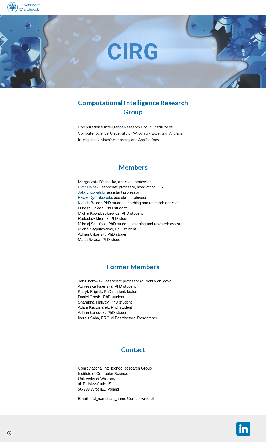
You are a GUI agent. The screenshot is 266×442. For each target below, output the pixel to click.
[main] (133, 51)
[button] (9, 433)
